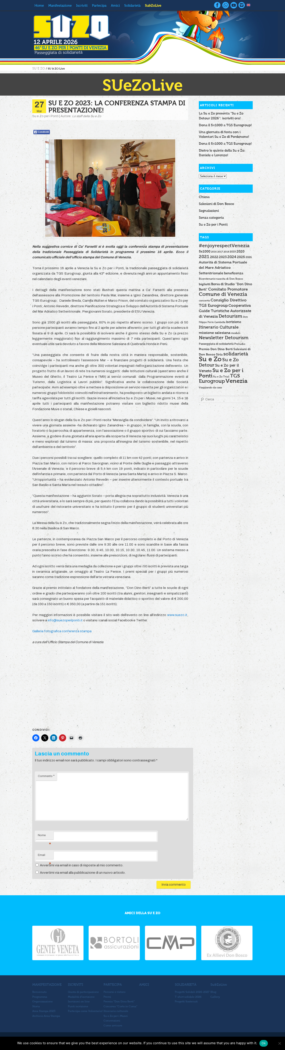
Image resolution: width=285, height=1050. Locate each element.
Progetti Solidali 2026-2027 (192, 992)
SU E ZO (39, 68)
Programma (39, 996)
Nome (44, 836)
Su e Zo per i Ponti (213, 224)
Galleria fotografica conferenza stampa (62, 631)
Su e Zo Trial (221, 376)
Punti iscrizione (78, 1006)
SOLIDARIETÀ (185, 984)
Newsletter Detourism (223, 337)
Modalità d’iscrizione (81, 996)
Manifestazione (60, 5)
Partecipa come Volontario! (85, 1011)
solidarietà (235, 354)
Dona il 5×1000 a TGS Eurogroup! (225, 125)
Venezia (237, 381)
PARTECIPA (113, 984)
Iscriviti (82, 5)
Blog (213, 992)
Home (39, 5)
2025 (241, 257)
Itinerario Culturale (219, 327)
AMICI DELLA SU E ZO (142, 913)
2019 (233, 251)
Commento (46, 776)
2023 (223, 257)
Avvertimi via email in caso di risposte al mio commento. (81, 865)
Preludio (239, 343)
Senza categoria (211, 217)
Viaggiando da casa (210, 387)
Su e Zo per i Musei (116, 1016)
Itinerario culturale (116, 1011)
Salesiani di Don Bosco (216, 204)
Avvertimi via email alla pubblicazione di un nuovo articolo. (83, 872)
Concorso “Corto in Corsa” (120, 1006)
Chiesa (204, 197)
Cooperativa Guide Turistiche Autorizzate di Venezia (225, 311)
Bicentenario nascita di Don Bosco (221, 278)
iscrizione (233, 322)
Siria (219, 354)
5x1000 (204, 251)
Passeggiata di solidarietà (216, 343)
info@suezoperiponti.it (65, 620)
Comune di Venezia (223, 294)
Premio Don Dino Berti (216, 349)
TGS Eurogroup (219, 378)
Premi (107, 996)
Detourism (230, 316)
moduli (235, 333)
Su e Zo (210, 359)
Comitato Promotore (228, 289)
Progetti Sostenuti (186, 1001)
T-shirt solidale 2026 (188, 996)
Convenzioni (112, 1020)
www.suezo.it (177, 615)
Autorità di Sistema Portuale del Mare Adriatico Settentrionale (223, 267)
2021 (204, 256)
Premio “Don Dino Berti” (119, 1001)
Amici (115, 5)
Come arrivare (113, 1025)
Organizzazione (42, 1001)
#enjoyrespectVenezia (224, 245)
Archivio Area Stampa (46, 1016)
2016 (214, 251)
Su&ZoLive (153, 5)
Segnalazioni (209, 211)
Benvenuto (39, 992)
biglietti (204, 284)
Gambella (219, 322)
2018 (226, 251)
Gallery (215, 996)
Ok (264, 1043)
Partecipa (99, 5)
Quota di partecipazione (83, 992)
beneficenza (233, 273)
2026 (249, 257)
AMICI (144, 984)
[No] (279, 1043)
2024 (231, 257)
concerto (204, 300)
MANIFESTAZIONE (47, 984)
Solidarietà (132, 5)
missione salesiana (214, 333)
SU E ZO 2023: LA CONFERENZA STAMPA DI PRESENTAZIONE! (116, 107)
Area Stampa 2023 (43, 1011)
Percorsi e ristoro (114, 992)
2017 (220, 251)
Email (44, 856)
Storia (36, 1006)
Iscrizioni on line (79, 1001)
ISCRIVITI (75, 984)
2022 (214, 257)
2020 (240, 251)
